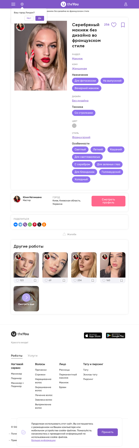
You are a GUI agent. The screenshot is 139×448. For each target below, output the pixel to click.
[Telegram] (20, 224)
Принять (107, 432)
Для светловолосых (87, 156)
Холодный (81, 179)
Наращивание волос (43, 381)
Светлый (80, 149)
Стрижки (40, 374)
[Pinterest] (35, 224)
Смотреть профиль (108, 201)
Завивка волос (43, 399)
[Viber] (25, 224)
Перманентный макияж (68, 376)
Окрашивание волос (43, 389)
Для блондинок (85, 171)
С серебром (82, 164)
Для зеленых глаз (108, 164)
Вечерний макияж (87, 88)
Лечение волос (44, 395)
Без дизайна (80, 100)
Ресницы (64, 369)
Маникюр (16, 373)
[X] (39, 224)
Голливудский (111, 171)
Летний (98, 149)
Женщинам (79, 68)
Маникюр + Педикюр (17, 385)
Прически (41, 369)
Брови (62, 387)
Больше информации (43, 440)
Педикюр (16, 378)
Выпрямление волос (43, 406)
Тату (85, 369)
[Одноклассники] (44, 224)
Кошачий (116, 149)
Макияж (77, 58)
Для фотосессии (85, 80)
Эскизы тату (90, 374)
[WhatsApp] (30, 224)
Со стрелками (84, 112)
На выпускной (112, 80)
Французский (81, 137)
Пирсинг (88, 379)
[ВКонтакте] (16, 224)
